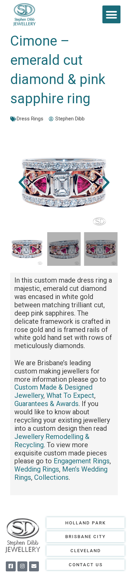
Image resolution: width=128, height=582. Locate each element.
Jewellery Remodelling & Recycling (51, 440)
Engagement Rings (82, 461)
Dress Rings (30, 119)
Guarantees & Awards (46, 404)
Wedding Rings (36, 469)
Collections (51, 477)
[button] (111, 14)
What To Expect (70, 395)
